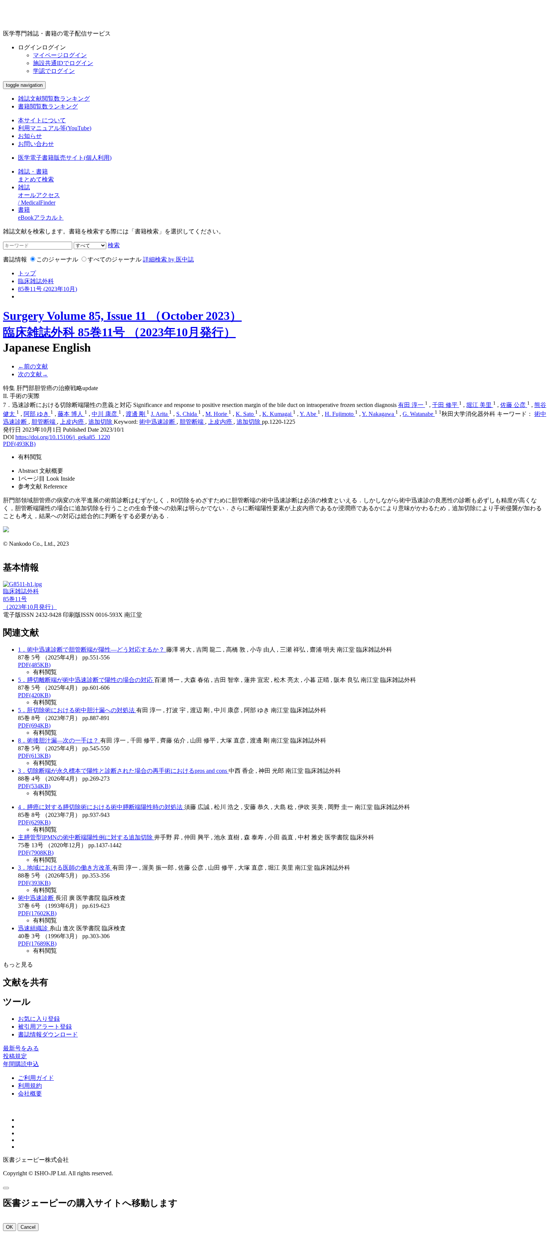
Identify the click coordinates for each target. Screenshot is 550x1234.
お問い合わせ (36, 144)
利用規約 (30, 1086)
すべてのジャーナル (114, 259)
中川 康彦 (105, 414)
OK (9, 1227)
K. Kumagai (277, 414)
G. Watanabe (419, 414)
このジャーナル (57, 259)
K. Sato (245, 414)
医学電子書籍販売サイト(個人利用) (64, 157)
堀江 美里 (479, 405)
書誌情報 (15, 259)
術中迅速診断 (158, 422)
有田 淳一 (411, 405)
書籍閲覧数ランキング (48, 106)
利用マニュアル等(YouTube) (54, 128)
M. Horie (217, 414)
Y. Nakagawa (378, 414)
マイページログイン (60, 55)
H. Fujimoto (340, 414)
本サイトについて (42, 120)
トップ (27, 273)
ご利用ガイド (36, 1078)
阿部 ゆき (37, 414)
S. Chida (187, 414)
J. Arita (160, 414)
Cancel (28, 1227)
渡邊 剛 (136, 414)
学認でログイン (54, 71)
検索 (114, 245)
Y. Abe (309, 414)
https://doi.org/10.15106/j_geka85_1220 (62, 437)
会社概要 (30, 1093)
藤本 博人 (71, 414)
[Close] (6, 1188)
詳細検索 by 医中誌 (168, 259)
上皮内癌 (72, 422)
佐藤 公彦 (513, 405)
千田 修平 (445, 405)
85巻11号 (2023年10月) (47, 289)
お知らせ (30, 136)
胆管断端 (44, 422)
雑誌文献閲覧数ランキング (54, 98)
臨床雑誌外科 (36, 281)
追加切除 (101, 422)
